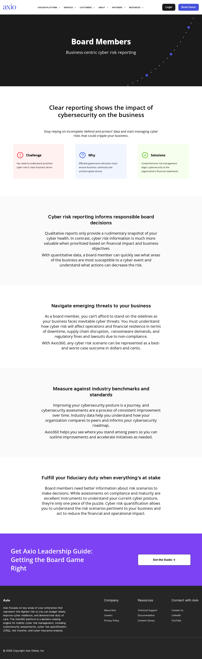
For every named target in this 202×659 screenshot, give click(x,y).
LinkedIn (176, 615)
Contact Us (177, 610)
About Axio (110, 610)
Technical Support (147, 610)
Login (168, 7)
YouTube (176, 620)
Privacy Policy (111, 620)
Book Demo (188, 7)
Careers (108, 615)
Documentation (146, 615)
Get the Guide (162, 559)
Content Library (146, 620)
